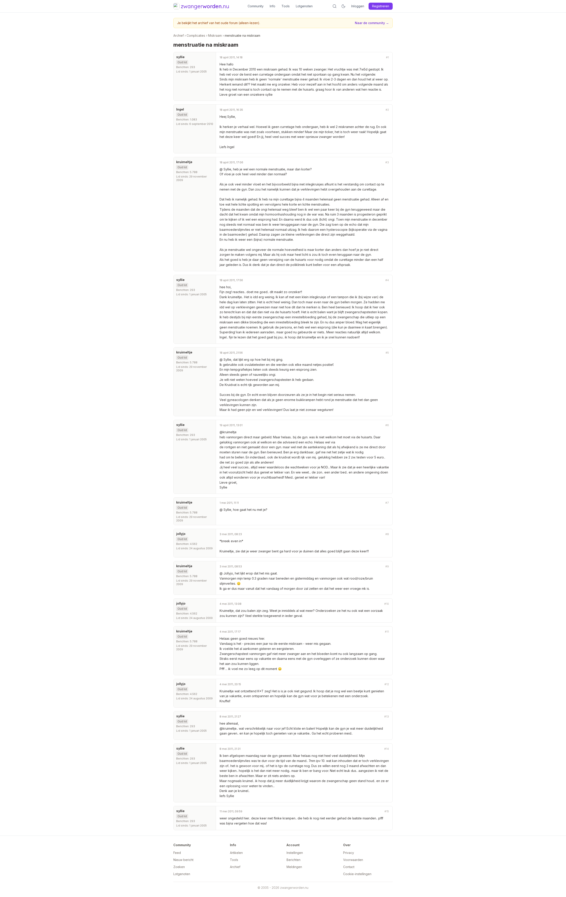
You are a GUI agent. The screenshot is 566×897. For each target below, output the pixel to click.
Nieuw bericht (183, 860)
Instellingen (295, 853)
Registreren (380, 6)
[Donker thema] (343, 6)
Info (272, 6)
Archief (178, 35)
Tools (285, 6)
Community (256, 6)
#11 (387, 631)
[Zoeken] (334, 6)
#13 (386, 716)
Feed (177, 853)
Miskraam (215, 35)
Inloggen (357, 6)
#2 (387, 109)
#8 (387, 534)
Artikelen (236, 853)
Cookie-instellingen (357, 874)
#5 (387, 352)
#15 (386, 811)
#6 (387, 425)
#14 (386, 748)
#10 (386, 603)
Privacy (348, 853)
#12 (386, 684)
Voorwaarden (353, 860)
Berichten (293, 860)
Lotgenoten (304, 6)
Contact (348, 867)
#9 (387, 566)
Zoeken (179, 867)
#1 (387, 57)
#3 (387, 162)
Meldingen (294, 867)
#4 (387, 280)
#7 (387, 502)
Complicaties (196, 35)
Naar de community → (372, 23)
